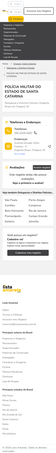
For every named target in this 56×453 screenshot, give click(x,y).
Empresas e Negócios (13, 25)
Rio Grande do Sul (12, 414)
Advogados (9, 39)
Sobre (5, 310)
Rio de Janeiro (9, 410)
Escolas (7, 46)
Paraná (6, 405)
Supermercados (11, 32)
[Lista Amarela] (5, 11)
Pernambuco (9, 433)
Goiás (5, 429)
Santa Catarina (10, 419)
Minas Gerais (9, 400)
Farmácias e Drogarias (14, 42)
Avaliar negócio (41, 167)
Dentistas (8, 53)
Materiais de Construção (15, 35)
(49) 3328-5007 (23, 133)
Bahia (5, 424)
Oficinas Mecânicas (12, 50)
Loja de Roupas (11, 57)
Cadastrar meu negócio (28, 252)
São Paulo (7, 395)
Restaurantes (10, 28)
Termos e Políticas (12, 314)
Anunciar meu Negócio (39, 11)
